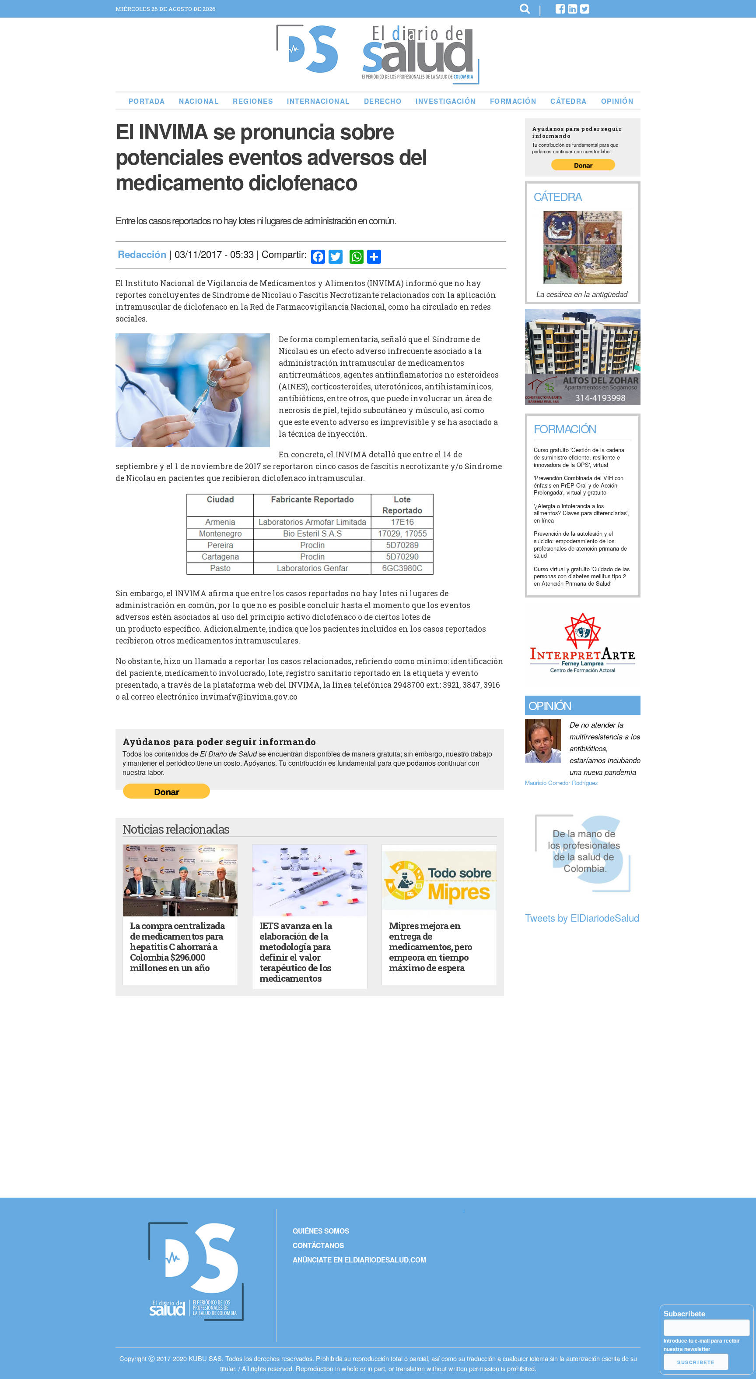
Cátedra (568, 101)
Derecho (383, 101)
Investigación (446, 101)
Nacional (199, 101)
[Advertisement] (582, 1061)
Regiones (253, 101)
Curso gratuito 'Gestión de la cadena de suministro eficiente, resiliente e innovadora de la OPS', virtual (579, 457)
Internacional (318, 101)
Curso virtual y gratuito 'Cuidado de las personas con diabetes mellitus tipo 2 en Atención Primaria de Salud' (582, 576)
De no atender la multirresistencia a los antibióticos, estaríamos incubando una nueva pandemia (605, 748)
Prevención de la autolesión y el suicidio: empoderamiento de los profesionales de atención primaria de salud (580, 544)
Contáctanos (318, 1245)
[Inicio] (378, 81)
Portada (147, 101)
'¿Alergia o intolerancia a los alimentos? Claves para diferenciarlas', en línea (581, 513)
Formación (513, 101)
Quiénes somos (321, 1231)
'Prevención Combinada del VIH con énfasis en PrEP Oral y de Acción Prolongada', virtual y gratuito (578, 485)
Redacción (142, 254)
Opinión (617, 101)
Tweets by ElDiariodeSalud (582, 917)
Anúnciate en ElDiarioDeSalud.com (359, 1260)
